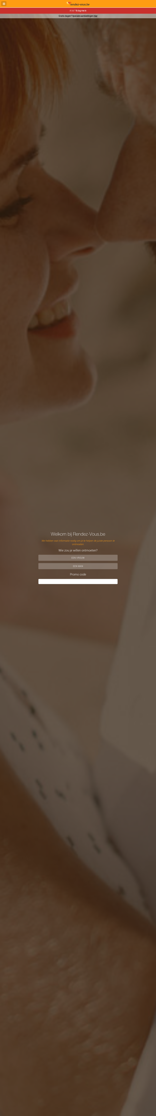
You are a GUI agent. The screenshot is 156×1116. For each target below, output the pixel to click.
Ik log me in (81, 10)
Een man (78, 566)
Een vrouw (78, 557)
